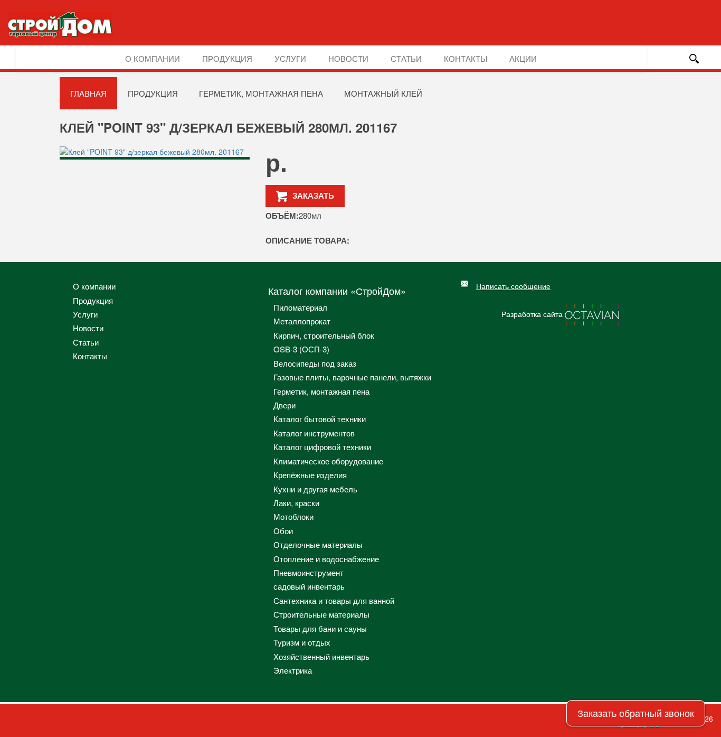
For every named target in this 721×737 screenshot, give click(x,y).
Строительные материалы (321, 614)
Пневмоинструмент (308, 572)
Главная (88, 93)
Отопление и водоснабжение (326, 558)
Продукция (227, 58)
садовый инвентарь (309, 586)
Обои (283, 530)
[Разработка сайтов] (593, 314)
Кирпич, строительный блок (323, 335)
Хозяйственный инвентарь (321, 656)
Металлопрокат (301, 320)
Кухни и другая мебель (315, 489)
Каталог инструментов (314, 433)
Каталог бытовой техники (319, 418)
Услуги (290, 58)
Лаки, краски (296, 502)
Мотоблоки (293, 516)
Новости (348, 58)
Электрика (292, 670)
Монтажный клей (383, 93)
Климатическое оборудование (328, 461)
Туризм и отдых (301, 642)
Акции (523, 58)
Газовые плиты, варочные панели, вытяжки (352, 377)
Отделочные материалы (318, 544)
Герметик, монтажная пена (261, 93)
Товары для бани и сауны (320, 628)
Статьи (406, 58)
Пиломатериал (300, 307)
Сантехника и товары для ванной (333, 600)
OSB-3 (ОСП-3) (301, 348)
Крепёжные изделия (310, 474)
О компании (152, 58)
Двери (284, 405)
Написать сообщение (513, 286)
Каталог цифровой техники (322, 446)
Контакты (465, 58)
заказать (313, 195)
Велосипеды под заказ (314, 363)
